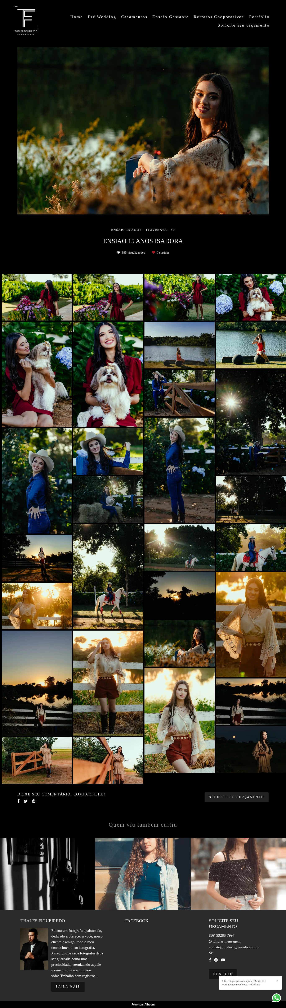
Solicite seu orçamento (244, 25)
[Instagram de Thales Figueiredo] (216, 960)
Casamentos (134, 16)
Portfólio (259, 16)
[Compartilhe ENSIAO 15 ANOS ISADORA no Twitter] (26, 801)
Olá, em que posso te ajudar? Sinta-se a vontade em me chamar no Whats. (244, 982)
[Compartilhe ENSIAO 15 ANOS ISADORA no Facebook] (18, 801)
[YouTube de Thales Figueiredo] (223, 960)
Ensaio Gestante (170, 16)
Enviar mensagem (227, 941)
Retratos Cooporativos (219, 16)
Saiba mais (68, 987)
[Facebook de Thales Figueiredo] (210, 960)
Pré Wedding (102, 16)
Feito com (143, 1004)
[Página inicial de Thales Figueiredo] (26, 21)
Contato (223, 974)
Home (76, 16)
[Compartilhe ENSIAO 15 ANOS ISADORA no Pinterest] (33, 801)
